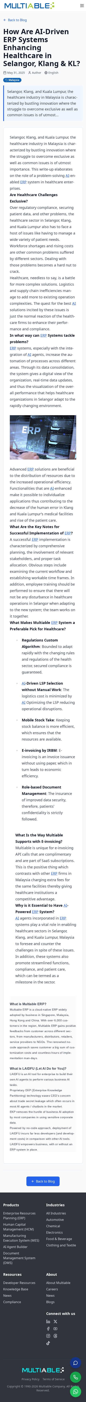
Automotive (55, 1219)
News (7, 1295)
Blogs (50, 1302)
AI (67, 175)
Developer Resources (19, 1283)
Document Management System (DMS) (19, 1258)
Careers (52, 1289)
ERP (23, 182)
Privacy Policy (30, 1379)
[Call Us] (75, 1377)
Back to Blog (17, 20)
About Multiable (58, 1283)
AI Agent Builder (15, 1247)
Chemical (53, 1226)
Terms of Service (54, 1379)
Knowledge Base (15, 1289)
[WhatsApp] (75, 1391)
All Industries (56, 1213)
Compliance (12, 1302)
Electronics (54, 1232)
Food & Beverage (59, 1239)
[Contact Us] (75, 1362)
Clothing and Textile (61, 1245)
